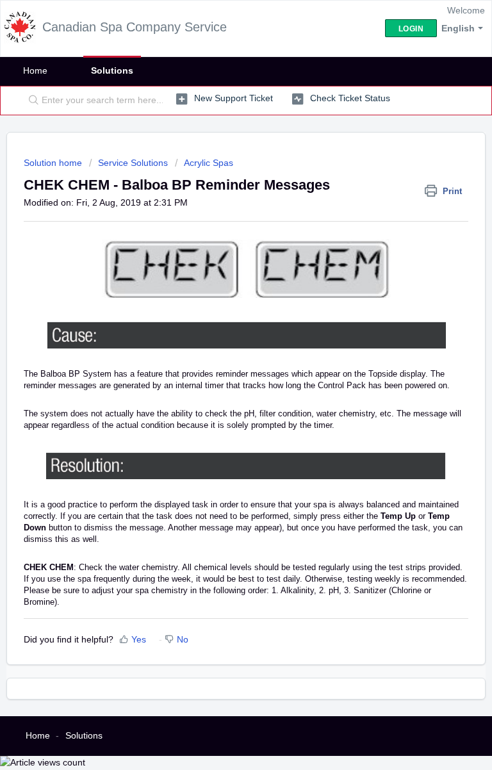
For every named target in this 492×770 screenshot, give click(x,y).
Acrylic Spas (208, 163)
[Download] (222, 378)
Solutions (112, 70)
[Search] (31, 100)
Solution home (54, 163)
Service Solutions (133, 163)
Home (35, 70)
